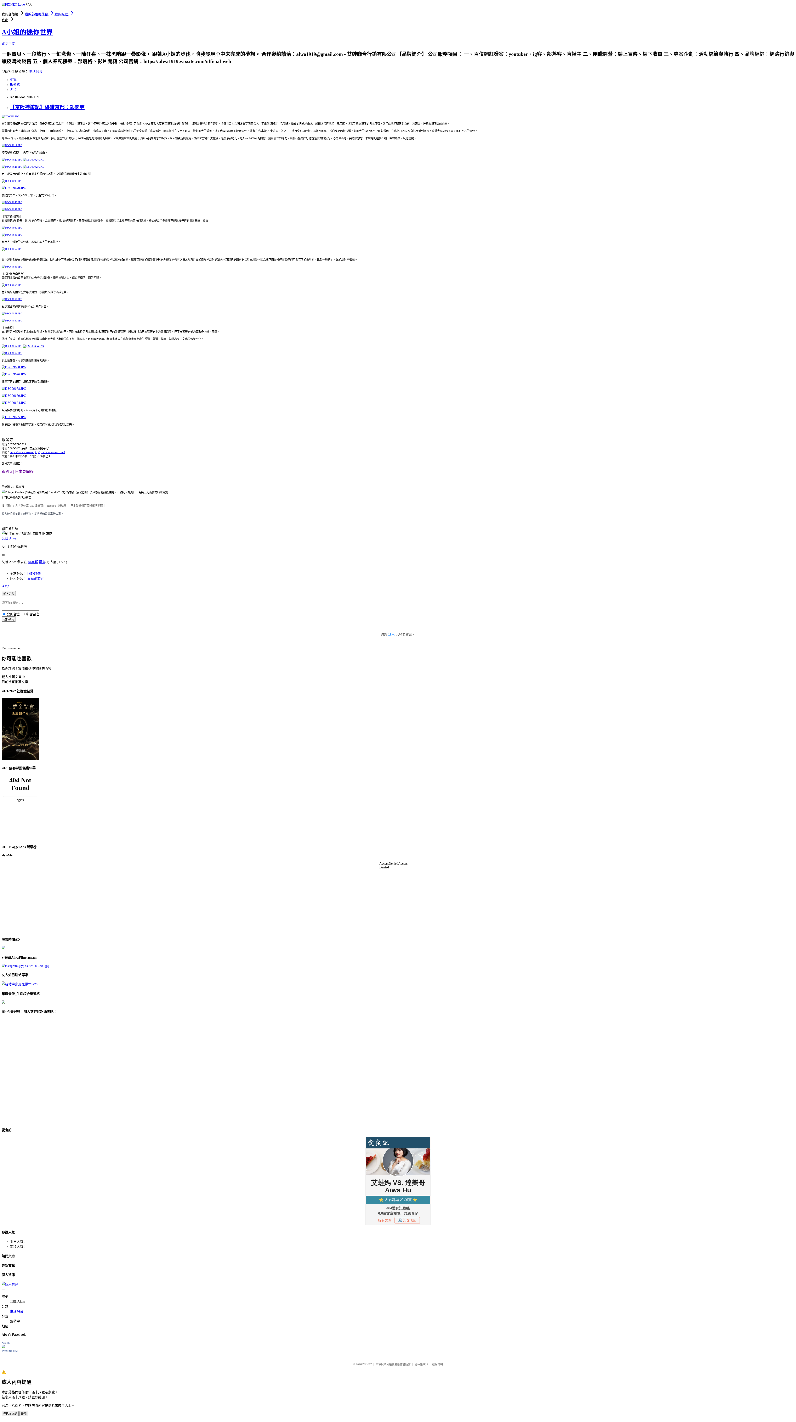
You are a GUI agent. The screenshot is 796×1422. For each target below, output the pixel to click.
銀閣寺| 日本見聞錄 (18, 472)
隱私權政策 (421, 1364)
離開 (24, 1413)
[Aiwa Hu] (3, 1347)
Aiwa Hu (6, 1343)
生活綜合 (35, 71)
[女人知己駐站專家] (20, 984)
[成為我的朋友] (25, 966)
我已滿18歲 (10, 1413)
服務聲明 (437, 1364)
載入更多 (8, 593)
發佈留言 (8, 619)
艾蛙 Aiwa (9, 538)
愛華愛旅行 (35, 578)
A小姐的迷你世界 (27, 32)
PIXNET (367, 1364)
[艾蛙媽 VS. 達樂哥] (85, 492)
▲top (5, 586)
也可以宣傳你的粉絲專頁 (16, 497)
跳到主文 (8, 43)
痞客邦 (33, 562)
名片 (13, 89)
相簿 (13, 80)
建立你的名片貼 (10, 1351)
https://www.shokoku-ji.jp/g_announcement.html (37, 452)
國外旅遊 (34, 573)
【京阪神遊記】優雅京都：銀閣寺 (47, 107)
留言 (42, 562)
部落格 (15, 84)
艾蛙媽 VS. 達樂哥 (13, 486)
